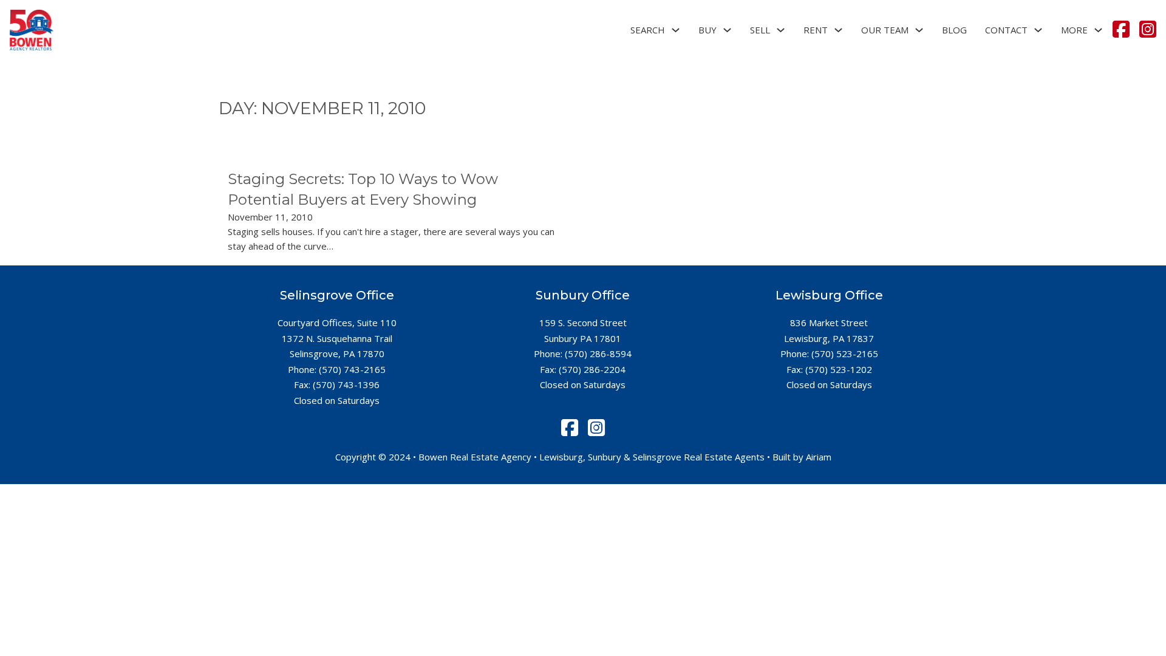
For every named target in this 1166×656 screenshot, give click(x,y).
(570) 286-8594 (598, 353)
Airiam (818, 457)
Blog (954, 30)
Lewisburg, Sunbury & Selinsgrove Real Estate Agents (652, 457)
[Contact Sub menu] (1038, 30)
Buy (707, 30)
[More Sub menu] (1098, 30)
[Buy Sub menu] (727, 30)
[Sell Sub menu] (780, 30)
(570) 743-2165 (352, 369)
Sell (760, 30)
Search (647, 30)
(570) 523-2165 (844, 353)
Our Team (885, 30)
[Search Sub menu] (675, 30)
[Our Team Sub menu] (919, 30)
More (1074, 30)
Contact (1006, 30)
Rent (815, 30)
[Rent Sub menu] (838, 30)
